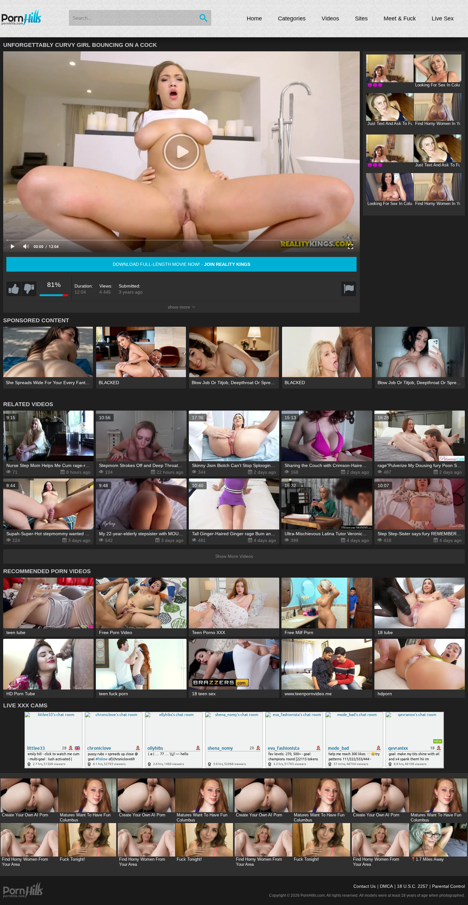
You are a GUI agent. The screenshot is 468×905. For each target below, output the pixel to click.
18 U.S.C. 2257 (412, 886)
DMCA (386, 886)
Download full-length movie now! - (181, 264)
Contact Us (364, 886)
